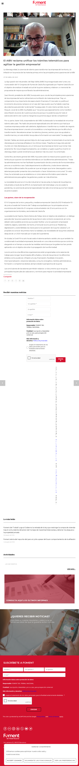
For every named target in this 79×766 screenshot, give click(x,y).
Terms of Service (56, 481)
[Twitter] (8, 280)
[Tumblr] (16, 280)
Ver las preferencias (65, 760)
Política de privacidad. (40, 341)
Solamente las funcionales (38, 760)
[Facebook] (5, 280)
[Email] (23, 280)
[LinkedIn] (19, 280)
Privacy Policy (56, 450)
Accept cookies (14, 760)
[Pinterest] (12, 280)
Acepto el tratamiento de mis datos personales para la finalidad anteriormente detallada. (38, 347)
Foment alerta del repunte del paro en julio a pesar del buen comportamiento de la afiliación (39, 539)
